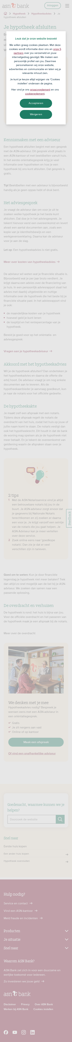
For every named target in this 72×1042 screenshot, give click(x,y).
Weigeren (36, 114)
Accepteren (36, 103)
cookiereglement (34, 93)
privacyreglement (40, 89)
